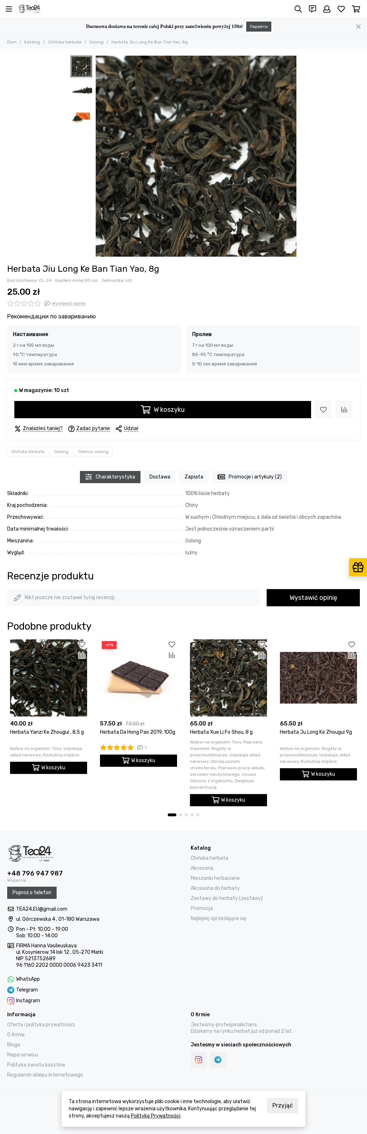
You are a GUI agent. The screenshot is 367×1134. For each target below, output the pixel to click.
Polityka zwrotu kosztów (36, 1065)
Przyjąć (282, 1105)
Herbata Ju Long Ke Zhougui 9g (316, 732)
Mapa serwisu (22, 1055)
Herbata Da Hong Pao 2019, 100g (137, 732)
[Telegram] (218, 1060)
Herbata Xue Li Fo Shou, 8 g (221, 732)
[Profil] (327, 9)
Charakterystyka (115, 477)
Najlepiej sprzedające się (219, 918)
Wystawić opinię (313, 598)
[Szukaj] (298, 9)
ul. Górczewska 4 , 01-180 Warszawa (57, 919)
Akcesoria (202, 868)
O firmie (16, 1035)
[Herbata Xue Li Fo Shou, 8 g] (228, 678)
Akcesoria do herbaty (215, 888)
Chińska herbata (64, 42)
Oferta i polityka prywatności (41, 1025)
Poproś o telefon (32, 893)
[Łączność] (312, 9)
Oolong (96, 42)
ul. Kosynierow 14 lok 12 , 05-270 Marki (59, 952)
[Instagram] (198, 1060)
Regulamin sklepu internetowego (45, 1075)
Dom (11, 42)
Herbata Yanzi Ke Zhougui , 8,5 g (47, 732)
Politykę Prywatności (155, 1116)
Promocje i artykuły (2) (255, 477)
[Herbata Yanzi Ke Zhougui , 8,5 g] (48, 678)
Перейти (259, 26)
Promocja (202, 908)
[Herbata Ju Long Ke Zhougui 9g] (318, 678)
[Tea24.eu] (30, 9)
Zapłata (194, 477)
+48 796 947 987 (35, 873)
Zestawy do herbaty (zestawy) (227, 898)
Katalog (32, 42)
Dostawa (159, 477)
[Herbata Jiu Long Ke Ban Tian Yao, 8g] (196, 156)
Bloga (13, 1045)
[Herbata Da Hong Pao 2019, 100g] (138, 678)
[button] (99, 156)
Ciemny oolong (93, 451)
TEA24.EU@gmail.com (41, 909)
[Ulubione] (323, 409)
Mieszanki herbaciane (215, 878)
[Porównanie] (344, 409)
